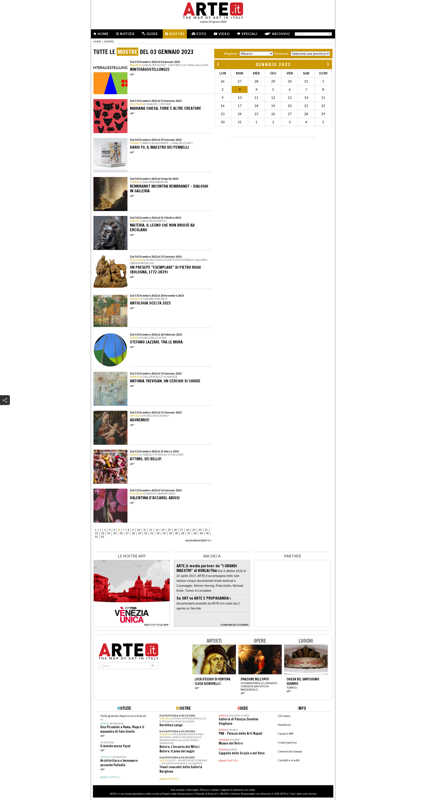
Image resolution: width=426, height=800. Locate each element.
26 (121, 533)
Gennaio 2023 (273, 64)
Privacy (204, 790)
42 (102, 536)
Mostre (176, 34)
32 (158, 533)
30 (145, 533)
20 (199, 529)
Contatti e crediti (289, 760)
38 (195, 533)
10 (138, 529)
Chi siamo (284, 715)
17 (181, 529)
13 (156, 529)
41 (96, 536)
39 (201, 533)
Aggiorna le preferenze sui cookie (238, 790)
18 (187, 529)
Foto (201, 34)
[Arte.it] (213, 10)
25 (114, 533)
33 (164, 533)
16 (175, 529)
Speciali (249, 34)
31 (151, 533)
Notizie (127, 34)
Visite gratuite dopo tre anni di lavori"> (123, 724)
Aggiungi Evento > (198, 540)
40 (207, 533)
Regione (230, 53)
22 (96, 533)
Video (224, 34)
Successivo (328, 64)
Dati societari (177, 790)
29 (139, 533)
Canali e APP (285, 733)
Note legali (192, 790)
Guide (152, 34)
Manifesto (284, 724)
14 (162, 529)
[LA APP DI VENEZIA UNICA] (132, 625)
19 (193, 529)
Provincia (281, 53)
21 (206, 529)
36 (182, 533)
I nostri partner (287, 742)
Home (103, 34)
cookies (215, 790)
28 (133, 533)
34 (170, 533)
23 (102, 533)
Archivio (281, 34)
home (97, 41)
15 (169, 529)
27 (127, 533)
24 (108, 533)
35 (176, 533)
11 (144, 529)
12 (150, 529)
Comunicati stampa (290, 751)
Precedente (218, 64)
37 (188, 533)
